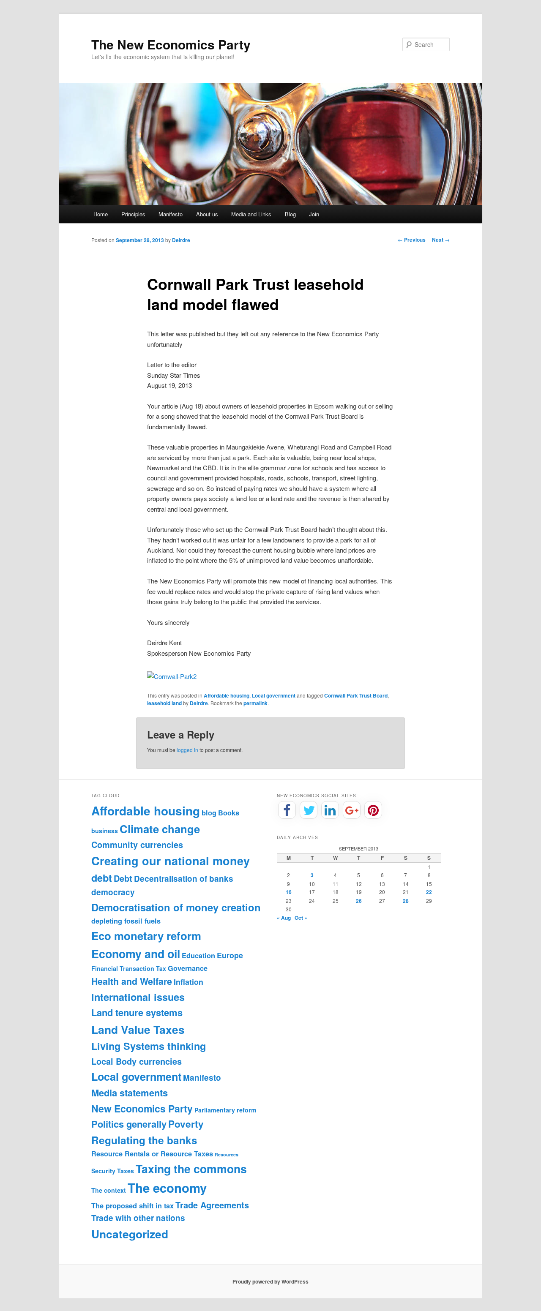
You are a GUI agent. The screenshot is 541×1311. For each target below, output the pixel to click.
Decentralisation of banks (183, 878)
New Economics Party (142, 1108)
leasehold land (164, 703)
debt (101, 878)
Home (100, 214)
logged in (187, 749)
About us (207, 214)
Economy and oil (135, 954)
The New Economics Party (171, 44)
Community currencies (137, 844)
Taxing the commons (191, 1169)
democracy (113, 892)
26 (359, 901)
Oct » (301, 917)
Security (103, 1171)
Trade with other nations (138, 1218)
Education (198, 955)
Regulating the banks (144, 1140)
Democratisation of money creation (176, 907)
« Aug (284, 917)
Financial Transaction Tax (128, 968)
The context (108, 1190)
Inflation (188, 981)
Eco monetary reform (146, 935)
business (104, 830)
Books (228, 813)
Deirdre (181, 240)
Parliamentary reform (225, 1110)
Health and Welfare (131, 981)
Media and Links (251, 214)
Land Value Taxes (138, 1029)
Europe (230, 955)
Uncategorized (129, 1234)
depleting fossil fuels (126, 921)
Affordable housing (226, 695)
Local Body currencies (136, 1061)
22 (429, 892)
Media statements (129, 1092)
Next (441, 239)
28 (406, 901)
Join (314, 214)
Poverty (186, 1124)
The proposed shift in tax (132, 1205)
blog (209, 813)
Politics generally (129, 1124)
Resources (226, 1154)
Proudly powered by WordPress (270, 1281)
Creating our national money (170, 861)
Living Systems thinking (148, 1046)
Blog (290, 214)
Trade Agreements (212, 1205)
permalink (255, 703)
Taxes (125, 1171)
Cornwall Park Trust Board (356, 695)
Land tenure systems (137, 1012)
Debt (123, 878)
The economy (167, 1188)
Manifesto (170, 214)
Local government (273, 695)
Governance (188, 968)
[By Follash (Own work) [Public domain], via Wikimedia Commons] (172, 676)
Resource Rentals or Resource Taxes (152, 1153)
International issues (138, 997)
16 (289, 892)
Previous (412, 239)
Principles (133, 214)
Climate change (160, 829)
